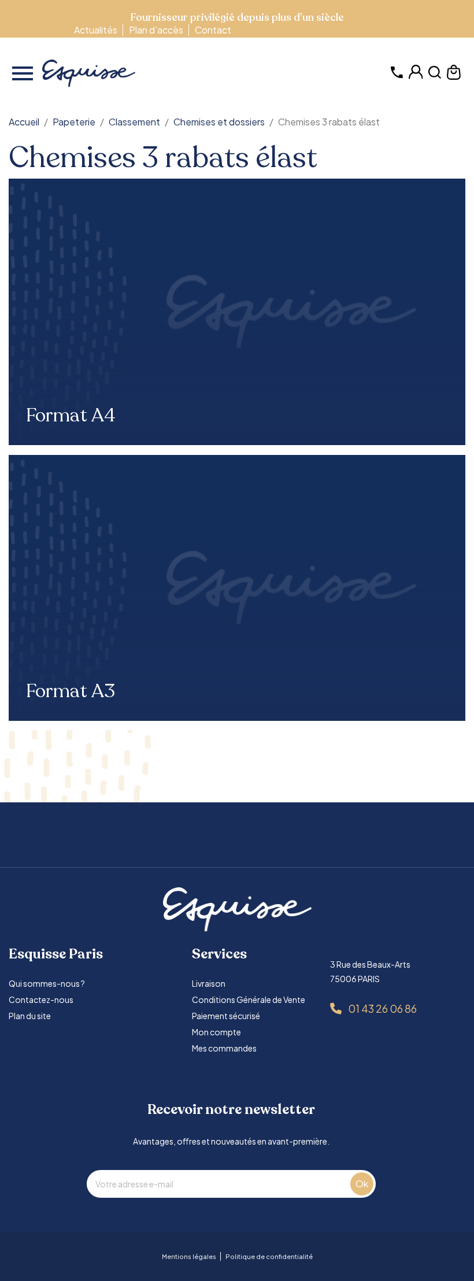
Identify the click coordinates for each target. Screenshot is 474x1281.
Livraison (208, 983)
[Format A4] (237, 312)
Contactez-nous (41, 999)
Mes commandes (224, 1048)
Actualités (95, 30)
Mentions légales (189, 1256)
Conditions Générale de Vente (248, 999)
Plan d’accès (156, 30)
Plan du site (30, 1015)
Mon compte (216, 1032)
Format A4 (71, 415)
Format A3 (70, 691)
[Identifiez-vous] (416, 76)
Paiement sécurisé (226, 1015)
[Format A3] (237, 588)
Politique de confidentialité (269, 1256)
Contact (213, 30)
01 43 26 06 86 (382, 1008)
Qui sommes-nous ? (47, 983)
